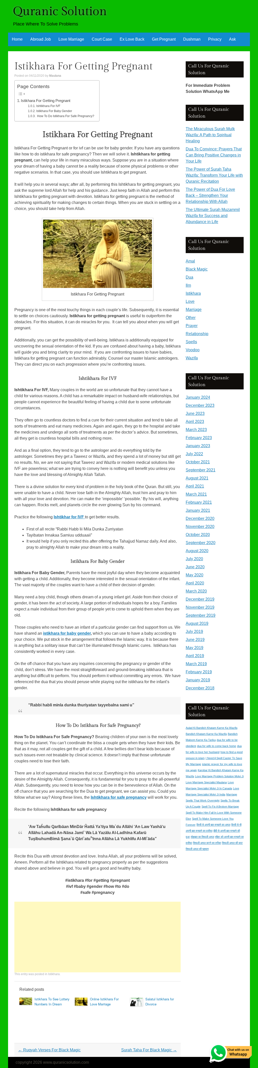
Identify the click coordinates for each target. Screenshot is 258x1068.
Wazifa (192, 358)
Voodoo (193, 350)
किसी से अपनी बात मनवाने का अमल (213, 824)
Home (17, 39)
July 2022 (194, 454)
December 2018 (200, 688)
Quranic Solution (60, 11)
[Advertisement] (97, 937)
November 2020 (200, 526)
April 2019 (195, 656)
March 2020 (196, 591)
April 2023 (195, 421)
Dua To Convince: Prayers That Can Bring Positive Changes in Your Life (214, 155)
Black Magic (197, 269)
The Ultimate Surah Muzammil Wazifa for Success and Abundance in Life (213, 215)
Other (191, 317)
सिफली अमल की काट (232, 842)
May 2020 (194, 575)
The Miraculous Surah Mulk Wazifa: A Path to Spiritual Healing (210, 135)
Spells (191, 342)
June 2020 (195, 567)
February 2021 (199, 502)
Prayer (192, 326)
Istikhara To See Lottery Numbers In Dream (52, 1001)
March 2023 (196, 430)
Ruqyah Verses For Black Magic (49, 1050)
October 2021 (198, 462)
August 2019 (197, 623)
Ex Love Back (132, 39)
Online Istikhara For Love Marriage (104, 1001)
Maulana (55, 75)
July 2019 (194, 631)
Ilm (188, 285)
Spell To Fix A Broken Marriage (220, 806)
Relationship (197, 334)
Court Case (102, 39)
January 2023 (198, 446)
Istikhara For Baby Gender (54, 111)
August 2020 (197, 551)
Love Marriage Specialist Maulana (206, 782)
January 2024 (198, 397)
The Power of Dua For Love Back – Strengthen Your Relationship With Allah (210, 195)
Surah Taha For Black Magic (149, 1050)
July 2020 (194, 559)
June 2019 (195, 639)
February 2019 (199, 672)
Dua (189, 277)
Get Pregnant (164, 39)
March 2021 (196, 494)
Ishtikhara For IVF (48, 106)
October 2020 (198, 534)
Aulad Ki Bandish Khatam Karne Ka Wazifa (211, 727)
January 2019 (198, 680)
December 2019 (200, 599)
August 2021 (197, 478)
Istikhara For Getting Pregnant (45, 100)
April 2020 (195, 583)
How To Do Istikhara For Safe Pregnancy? (65, 116)
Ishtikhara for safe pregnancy (119, 797)
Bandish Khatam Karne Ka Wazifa (206, 733)
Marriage (194, 309)
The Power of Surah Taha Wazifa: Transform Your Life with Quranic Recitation (214, 175)
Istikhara (54, 974)
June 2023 (195, 413)
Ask (232, 39)
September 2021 (200, 470)
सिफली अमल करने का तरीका (207, 842)
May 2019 (194, 648)
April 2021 (195, 486)
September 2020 (200, 543)
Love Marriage (71, 39)
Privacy (214, 39)
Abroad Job (40, 39)
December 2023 (200, 405)
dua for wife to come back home (216, 745)
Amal (190, 261)
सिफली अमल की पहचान (197, 848)
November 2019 (200, 607)
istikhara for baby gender (67, 633)
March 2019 (196, 664)
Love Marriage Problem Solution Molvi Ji (219, 776)
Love (190, 301)
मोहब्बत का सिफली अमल (202, 836)
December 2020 (200, 518)
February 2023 (199, 438)
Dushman (192, 39)
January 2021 (198, 510)
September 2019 (200, 615)
